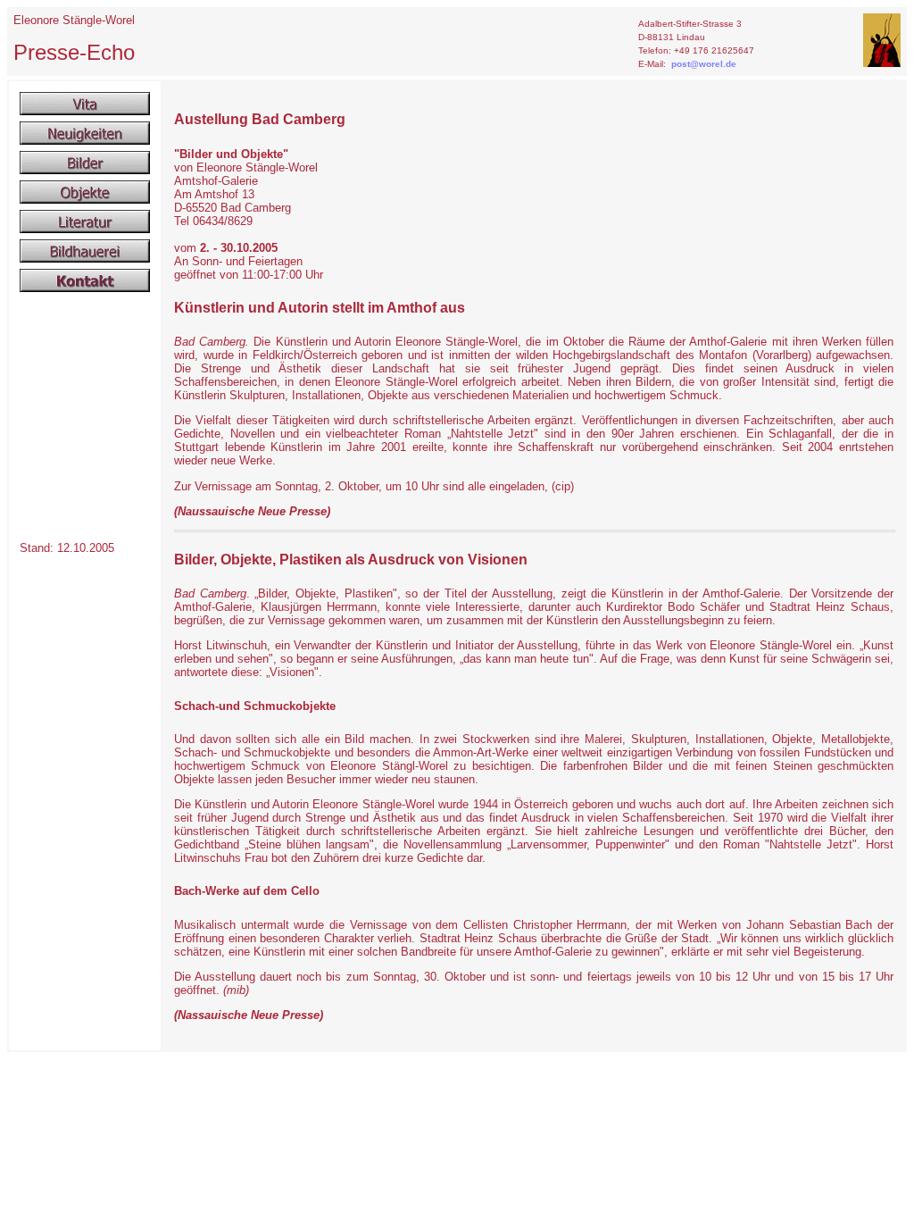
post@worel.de (703, 64)
